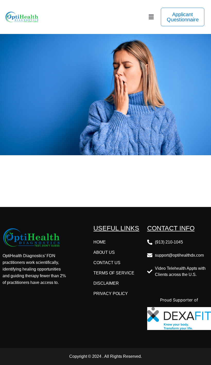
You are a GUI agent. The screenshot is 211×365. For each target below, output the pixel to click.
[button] (151, 17)
